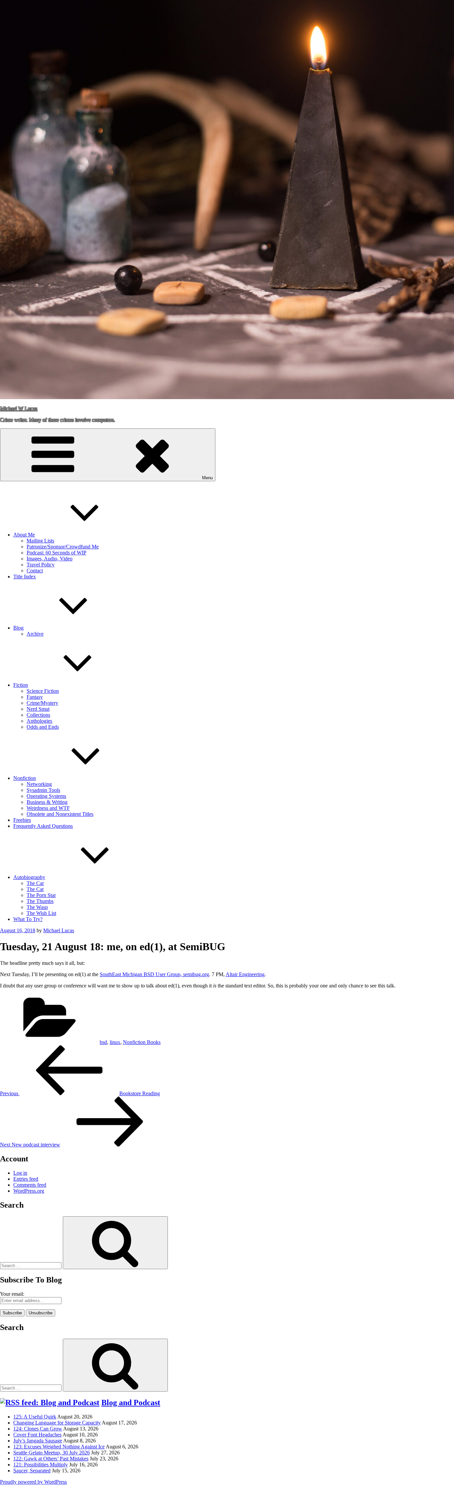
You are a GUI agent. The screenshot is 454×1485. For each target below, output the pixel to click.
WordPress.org (28, 1191)
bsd (103, 1042)
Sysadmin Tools (43, 790)
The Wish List (41, 913)
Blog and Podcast (130, 1402)
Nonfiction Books (142, 1042)
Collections (38, 715)
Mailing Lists (40, 540)
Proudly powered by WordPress (33, 1482)
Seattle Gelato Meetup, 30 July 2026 (51, 1452)
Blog (18, 628)
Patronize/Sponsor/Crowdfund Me (63, 546)
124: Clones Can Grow (37, 1428)
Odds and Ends (43, 727)
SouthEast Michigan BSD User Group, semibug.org (154, 974)
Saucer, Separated (32, 1470)
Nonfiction (24, 778)
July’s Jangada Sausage (37, 1440)
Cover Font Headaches (37, 1434)
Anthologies (39, 721)
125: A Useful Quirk (34, 1416)
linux (115, 1042)
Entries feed (25, 1179)
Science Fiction (43, 691)
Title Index (24, 576)
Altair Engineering (245, 974)
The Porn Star (41, 895)
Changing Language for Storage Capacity (57, 1422)
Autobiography (29, 877)
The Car (35, 883)
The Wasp (37, 907)
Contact (35, 570)
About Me (24, 534)
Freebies (22, 820)
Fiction (20, 685)
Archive (35, 634)
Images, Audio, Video (49, 558)
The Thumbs (40, 901)
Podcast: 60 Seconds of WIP (56, 552)
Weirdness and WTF (48, 808)
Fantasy (35, 697)
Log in (20, 1173)
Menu (207, 477)
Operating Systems (46, 796)
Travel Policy (41, 564)
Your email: (12, 1294)
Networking (39, 784)
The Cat (35, 889)
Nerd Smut (38, 709)
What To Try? (28, 919)
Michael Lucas (58, 930)
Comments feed (29, 1185)
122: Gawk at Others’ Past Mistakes (50, 1458)
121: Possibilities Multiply (40, 1464)
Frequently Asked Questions (43, 826)
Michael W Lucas (18, 408)
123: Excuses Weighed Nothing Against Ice (59, 1446)
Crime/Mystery (42, 703)
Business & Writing (47, 802)
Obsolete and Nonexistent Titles (60, 814)
